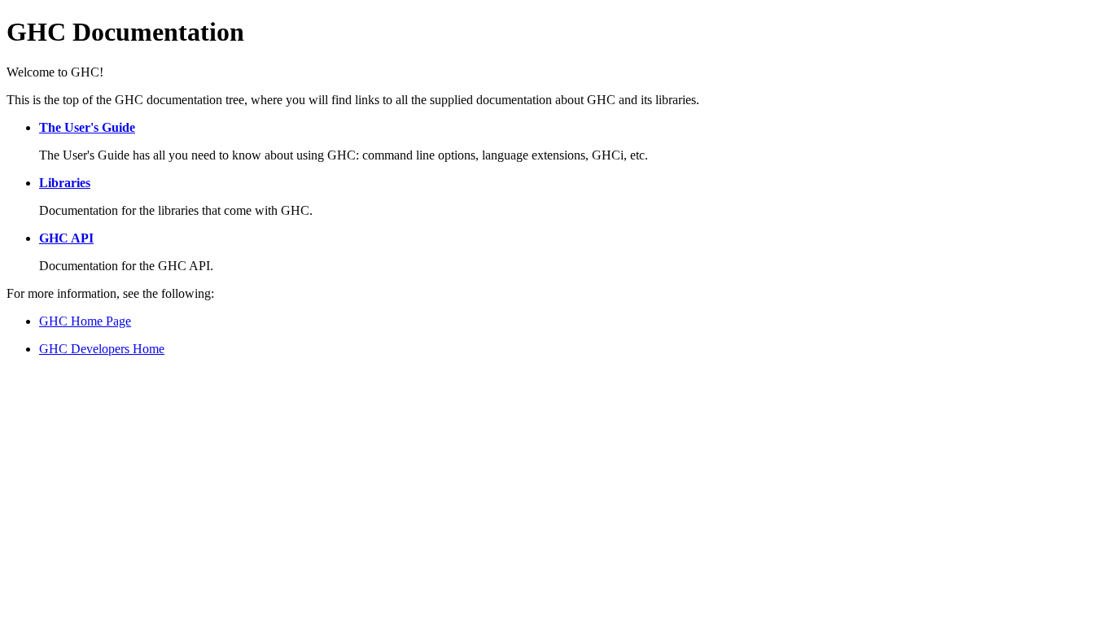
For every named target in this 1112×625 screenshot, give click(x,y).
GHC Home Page (85, 321)
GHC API (66, 238)
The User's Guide (87, 127)
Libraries (64, 183)
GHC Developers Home (101, 349)
